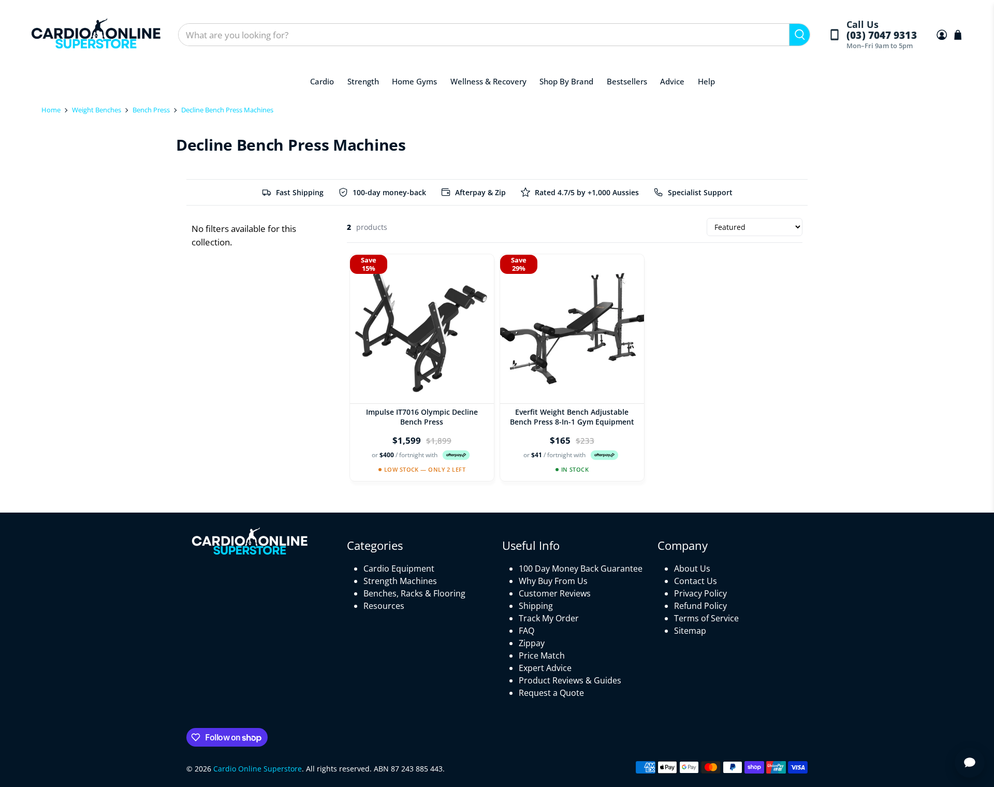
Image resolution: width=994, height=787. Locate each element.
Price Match (542, 655)
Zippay (532, 643)
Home (51, 109)
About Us (692, 568)
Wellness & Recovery (488, 81)
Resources (383, 605)
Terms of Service (706, 618)
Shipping (536, 605)
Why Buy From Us (553, 581)
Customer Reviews (555, 593)
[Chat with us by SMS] (970, 763)
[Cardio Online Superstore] (95, 34)
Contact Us (695, 581)
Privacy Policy (700, 593)
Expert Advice (545, 668)
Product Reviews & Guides (570, 680)
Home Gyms (414, 81)
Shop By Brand (566, 81)
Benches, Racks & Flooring (414, 593)
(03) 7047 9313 (881, 35)
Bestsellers (627, 81)
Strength (363, 81)
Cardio (322, 81)
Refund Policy (700, 605)
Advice (672, 81)
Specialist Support (700, 192)
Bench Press (151, 109)
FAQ (526, 630)
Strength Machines (400, 581)
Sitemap (690, 630)
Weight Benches (96, 109)
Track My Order (549, 618)
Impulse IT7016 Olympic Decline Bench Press (422, 417)
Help (706, 81)
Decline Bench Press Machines (227, 109)
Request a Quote (551, 692)
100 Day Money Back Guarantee (580, 568)
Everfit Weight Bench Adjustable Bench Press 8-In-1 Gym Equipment (572, 417)
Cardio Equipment (398, 568)
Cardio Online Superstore (257, 769)
